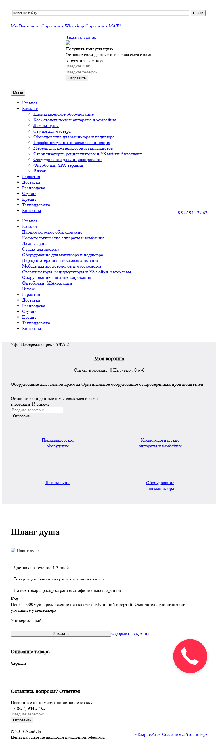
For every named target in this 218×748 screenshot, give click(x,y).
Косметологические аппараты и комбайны (74, 119)
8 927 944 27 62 (192, 212)
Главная (29, 102)
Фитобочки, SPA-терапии (58, 165)
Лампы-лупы (46, 125)
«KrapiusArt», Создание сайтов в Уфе (171, 734)
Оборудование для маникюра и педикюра (73, 136)
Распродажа (33, 187)
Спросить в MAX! (103, 26)
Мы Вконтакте (25, 26)
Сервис (29, 193)
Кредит (29, 199)
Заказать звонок (81, 37)
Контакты (31, 210)
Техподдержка (36, 204)
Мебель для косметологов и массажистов (73, 148)
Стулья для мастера (52, 131)
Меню (18, 92)
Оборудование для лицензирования (67, 159)
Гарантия (31, 176)
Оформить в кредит (130, 633)
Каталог (30, 108)
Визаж (39, 170)
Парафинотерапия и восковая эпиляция (71, 142)
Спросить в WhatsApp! (63, 26)
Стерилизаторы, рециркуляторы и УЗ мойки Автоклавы (87, 153)
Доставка (31, 182)
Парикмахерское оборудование (63, 114)
